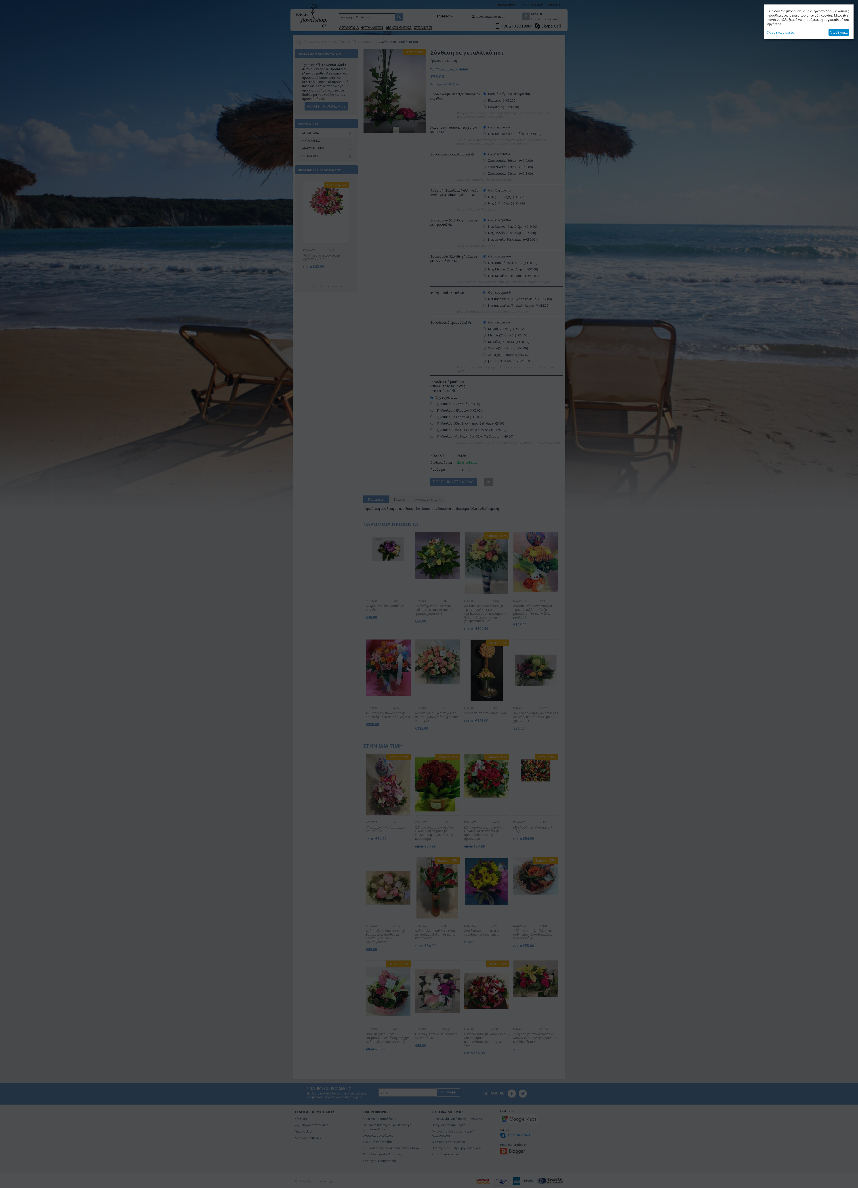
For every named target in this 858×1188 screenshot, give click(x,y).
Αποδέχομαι (838, 32)
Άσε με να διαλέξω (781, 32)
